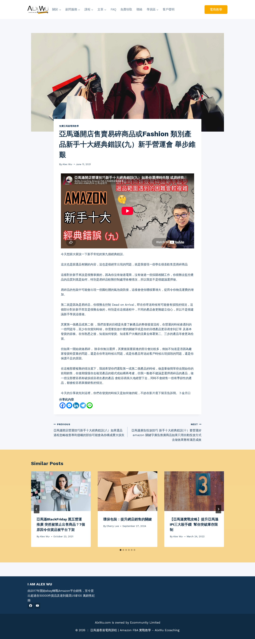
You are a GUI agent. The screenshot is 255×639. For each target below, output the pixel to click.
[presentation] (61, 491)
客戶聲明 (169, 9)
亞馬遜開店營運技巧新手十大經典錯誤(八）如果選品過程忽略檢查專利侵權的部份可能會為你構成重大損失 (89, 430)
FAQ (113, 9)
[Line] (90, 405)
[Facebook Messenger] (69, 405)
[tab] (120, 550)
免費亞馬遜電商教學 (69, 126)
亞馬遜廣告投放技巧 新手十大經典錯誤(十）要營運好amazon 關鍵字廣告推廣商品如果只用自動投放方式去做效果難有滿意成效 (166, 432)
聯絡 (139, 9)
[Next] (218, 509)
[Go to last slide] (36, 509)
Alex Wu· (67, 164)
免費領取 (126, 9)
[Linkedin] (76, 405)
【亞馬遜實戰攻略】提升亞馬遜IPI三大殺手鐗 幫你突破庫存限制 (194, 524)
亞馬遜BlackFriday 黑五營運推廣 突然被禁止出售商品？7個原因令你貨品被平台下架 (61, 524)
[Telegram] (83, 405)
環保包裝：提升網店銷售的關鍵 (127, 519)
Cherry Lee (113, 526)
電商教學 (216, 9)
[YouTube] (37, 606)
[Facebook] (63, 405)
